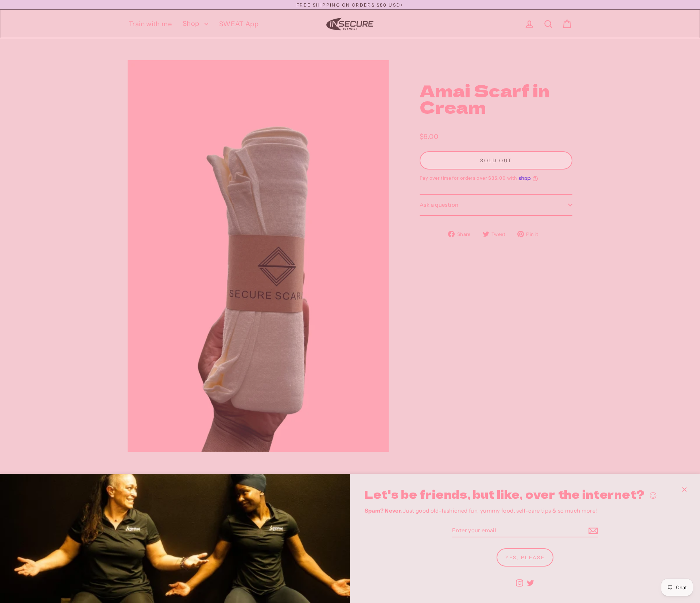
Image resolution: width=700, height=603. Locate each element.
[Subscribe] (592, 531)
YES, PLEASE (525, 557)
